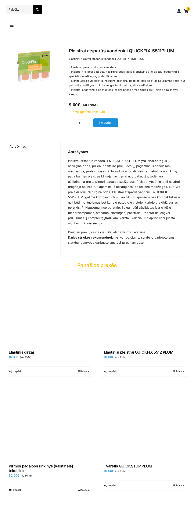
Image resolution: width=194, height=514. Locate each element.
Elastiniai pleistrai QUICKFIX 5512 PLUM (138, 352)
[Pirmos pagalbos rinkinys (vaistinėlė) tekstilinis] (49, 422)
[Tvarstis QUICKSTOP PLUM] (144, 422)
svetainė (139, 232)
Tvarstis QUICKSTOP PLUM (128, 466)
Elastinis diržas (22, 352)
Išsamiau (85, 371)
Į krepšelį (105, 122)
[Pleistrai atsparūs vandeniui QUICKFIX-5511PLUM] (34, 68)
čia (102, 232)
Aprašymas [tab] (17, 146)
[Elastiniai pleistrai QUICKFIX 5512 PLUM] (144, 308)
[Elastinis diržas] (49, 308)
